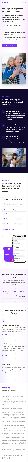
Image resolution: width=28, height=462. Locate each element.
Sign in (23, 2)
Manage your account (9, 45)
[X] (7, 458)
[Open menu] (19, 2)
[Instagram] (4, 458)
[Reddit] (9, 458)
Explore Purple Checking (8, 229)
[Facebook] (2, 458)
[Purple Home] (5, 3)
